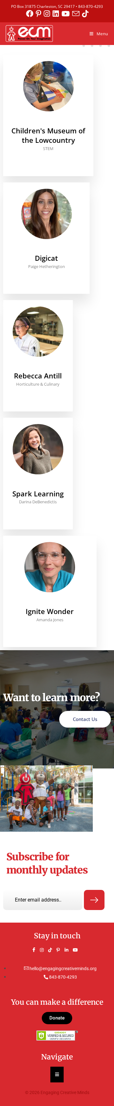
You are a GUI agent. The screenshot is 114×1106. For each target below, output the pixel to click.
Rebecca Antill (38, 375)
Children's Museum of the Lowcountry (48, 135)
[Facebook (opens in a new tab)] (31, 13)
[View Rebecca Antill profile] (38, 367)
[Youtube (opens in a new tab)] (66, 13)
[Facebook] (36, 950)
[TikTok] (53, 950)
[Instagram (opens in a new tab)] (48, 13)
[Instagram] (44, 950)
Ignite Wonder (50, 611)
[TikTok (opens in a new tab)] (85, 13)
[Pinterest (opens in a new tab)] (40, 13)
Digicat (46, 258)
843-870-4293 (90, 6)
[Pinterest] (61, 950)
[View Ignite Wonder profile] (50, 603)
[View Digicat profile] (46, 249)
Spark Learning (38, 493)
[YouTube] (77, 950)
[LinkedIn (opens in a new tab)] (57, 13)
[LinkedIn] (69, 950)
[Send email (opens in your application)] (77, 13)
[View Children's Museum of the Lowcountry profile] (48, 122)
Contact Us (85, 719)
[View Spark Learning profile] (38, 485)
